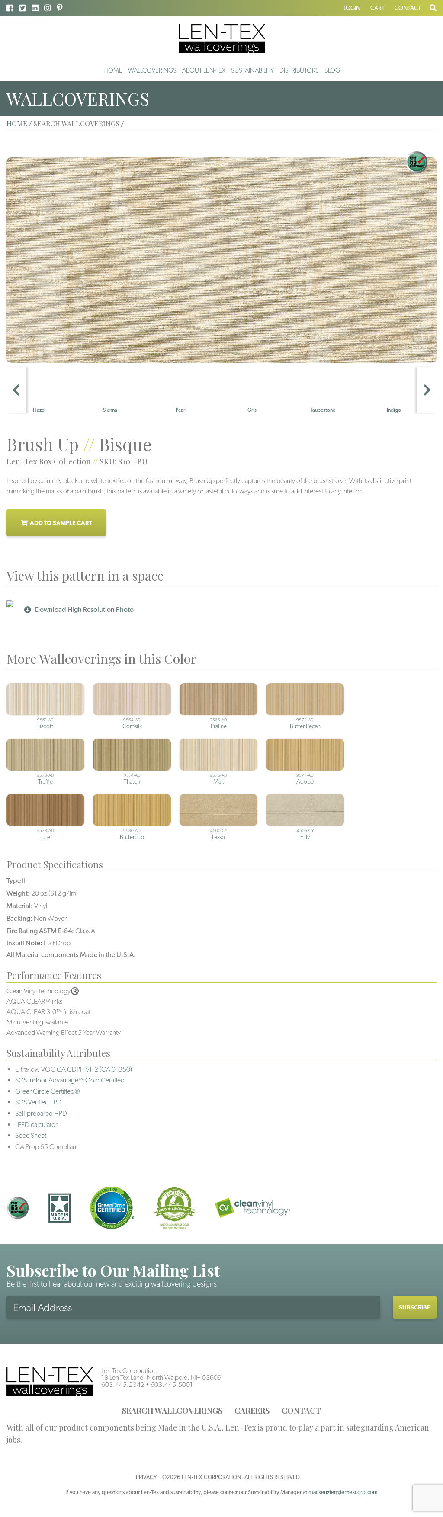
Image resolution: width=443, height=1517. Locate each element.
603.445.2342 (122, 1384)
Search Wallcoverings (172, 1410)
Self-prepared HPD (41, 1113)
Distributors (299, 70)
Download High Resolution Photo (84, 609)
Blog (332, 70)
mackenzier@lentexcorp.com (343, 1492)
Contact (408, 7)
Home (112, 70)
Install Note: (24, 943)
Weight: (18, 893)
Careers (252, 1410)
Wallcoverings (152, 70)
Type (13, 881)
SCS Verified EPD (38, 1102)
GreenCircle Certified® (47, 1091)
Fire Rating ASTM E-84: (40, 931)
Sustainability (252, 70)
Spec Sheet (30, 1135)
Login (351, 7)
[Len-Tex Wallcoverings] (222, 38)
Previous (16, 390)
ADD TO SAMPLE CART (61, 522)
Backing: (19, 918)
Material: (19, 906)
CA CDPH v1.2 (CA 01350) (94, 1069)
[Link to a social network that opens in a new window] (9, 8)
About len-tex (203, 70)
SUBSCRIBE (414, 1307)
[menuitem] (113, 70)
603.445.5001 (172, 1384)
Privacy (146, 1477)
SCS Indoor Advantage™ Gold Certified (70, 1080)
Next (427, 390)
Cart (377, 7)
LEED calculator (36, 1124)
